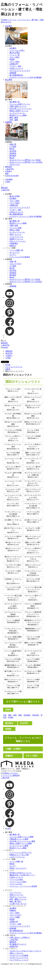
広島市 (7, 369)
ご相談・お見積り (13, 749)
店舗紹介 (9, 756)
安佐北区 (35, 715)
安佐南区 (27, 715)
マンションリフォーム (13, 367)
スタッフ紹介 (32, 756)
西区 (20, 715)
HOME (7, 365)
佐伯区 (10, 717)
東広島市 (9, 723)
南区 (15, 715)
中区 (5, 715)
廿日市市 (24, 723)
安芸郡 (8, 729)
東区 (10, 715)
